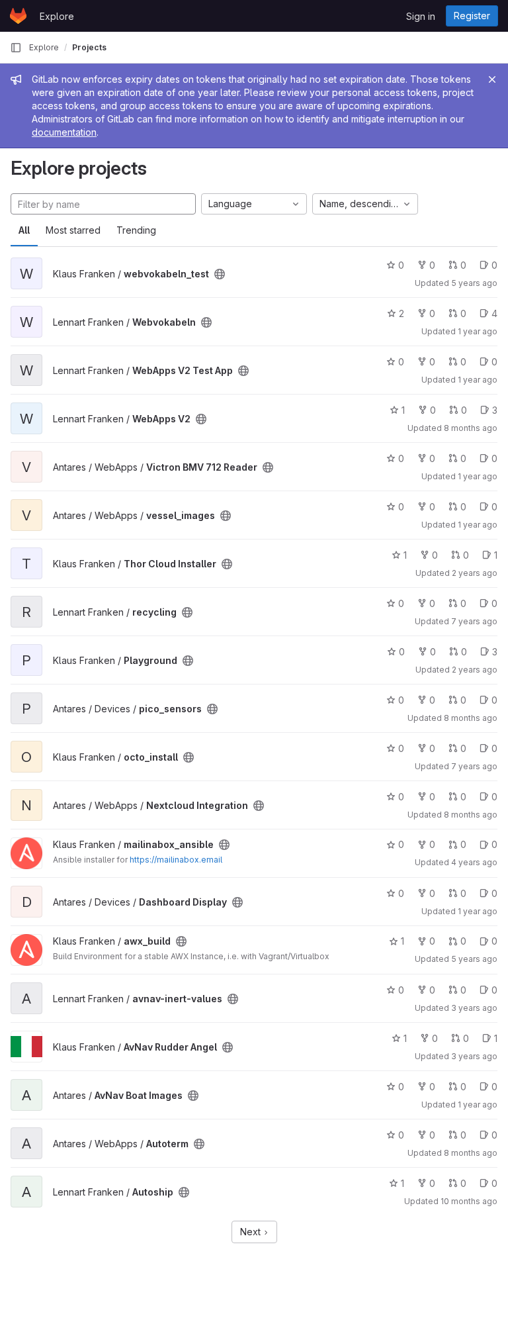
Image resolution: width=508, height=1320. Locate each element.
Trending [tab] (136, 230)
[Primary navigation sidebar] (15, 47)
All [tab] (24, 230)
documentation (64, 132)
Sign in (420, 16)
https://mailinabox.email (176, 860)
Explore (57, 16)
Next (251, 1231)
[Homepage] (18, 15)
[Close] (492, 79)
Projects (89, 47)
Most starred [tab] (73, 230)
